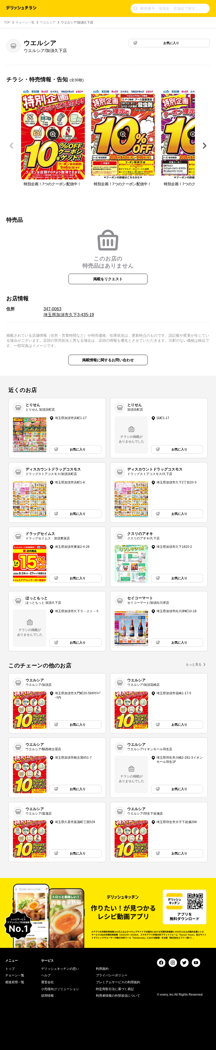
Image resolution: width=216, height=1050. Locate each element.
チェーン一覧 (25, 22)
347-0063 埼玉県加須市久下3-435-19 (68, 312)
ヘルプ (46, 975)
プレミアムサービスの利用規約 (118, 982)
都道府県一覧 (14, 982)
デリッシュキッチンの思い (60, 969)
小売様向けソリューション (60, 989)
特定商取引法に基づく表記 (115, 989)
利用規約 (102, 969)
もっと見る (194, 664)
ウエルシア (48, 22)
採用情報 (47, 995)
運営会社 (47, 982)
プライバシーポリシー (111, 975)
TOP (7, 22)
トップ (10, 969)
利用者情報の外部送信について (118, 995)
